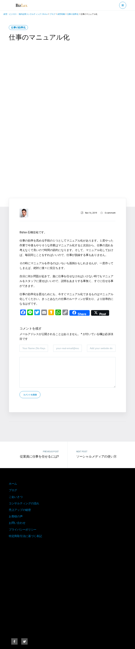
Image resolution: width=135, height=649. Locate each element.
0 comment (110, 213)
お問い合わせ (17, 523)
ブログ (13, 490)
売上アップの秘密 (20, 510)
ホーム (13, 483)
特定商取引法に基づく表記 (25, 536)
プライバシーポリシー (22, 529)
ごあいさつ (16, 497)
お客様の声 (16, 516)
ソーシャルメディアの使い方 (96, 456)
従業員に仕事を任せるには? (39, 456)
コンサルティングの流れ (24, 503)
